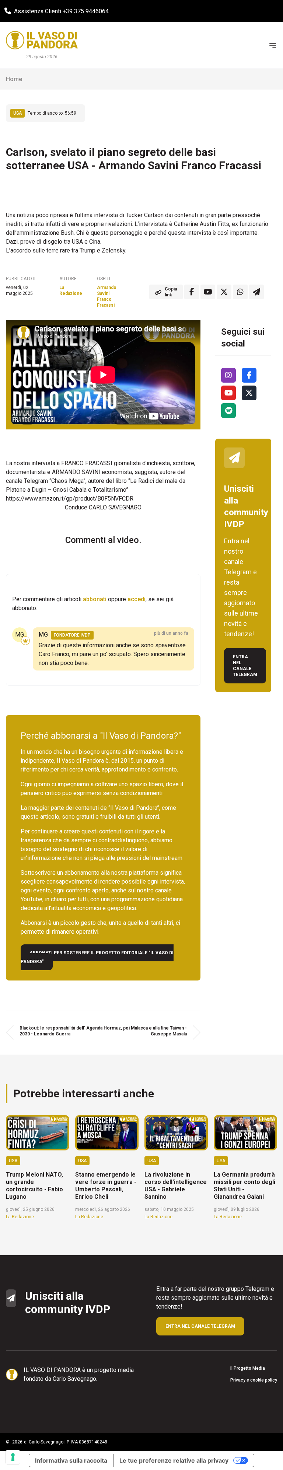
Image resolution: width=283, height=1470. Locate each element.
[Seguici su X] (249, 393)
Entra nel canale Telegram (245, 665)
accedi (136, 599)
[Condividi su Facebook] (191, 292)
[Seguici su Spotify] (228, 410)
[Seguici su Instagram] (228, 375)
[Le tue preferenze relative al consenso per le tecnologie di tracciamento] (13, 1457)
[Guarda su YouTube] (207, 292)
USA (17, 113)
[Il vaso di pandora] (42, 40)
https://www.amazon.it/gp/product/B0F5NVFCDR (69, 498)
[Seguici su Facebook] (249, 375)
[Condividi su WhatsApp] (240, 292)
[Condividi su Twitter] (224, 292)
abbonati (94, 599)
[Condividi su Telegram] (256, 292)
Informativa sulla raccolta (71, 1460)
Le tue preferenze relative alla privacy (173, 1460)
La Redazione (70, 290)
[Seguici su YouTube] (228, 393)
